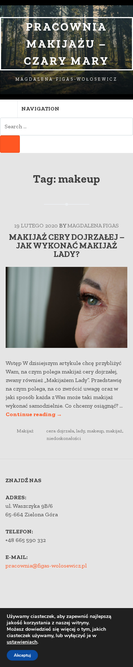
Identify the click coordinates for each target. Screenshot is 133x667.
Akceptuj (22, 655)
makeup (95, 431)
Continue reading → (34, 414)
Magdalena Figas (93, 225)
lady (80, 431)
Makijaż (25, 431)
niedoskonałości (63, 438)
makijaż (114, 431)
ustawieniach (22, 642)
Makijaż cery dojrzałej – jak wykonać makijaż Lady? (66, 245)
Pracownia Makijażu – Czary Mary (66, 44)
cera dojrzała (60, 431)
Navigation (40, 108)
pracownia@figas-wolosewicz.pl (46, 565)
